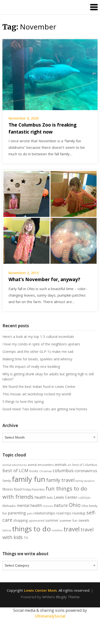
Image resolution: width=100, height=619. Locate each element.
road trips (63, 513)
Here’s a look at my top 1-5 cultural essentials (38, 336)
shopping (20, 520)
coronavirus (86, 470)
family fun (28, 479)
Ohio (75, 504)
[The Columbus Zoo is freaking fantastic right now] (50, 74)
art (69, 465)
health (40, 497)
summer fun (68, 520)
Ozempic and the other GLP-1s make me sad (37, 351)
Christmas (45, 471)
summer (51, 520)
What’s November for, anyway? (44, 279)
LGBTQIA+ (84, 497)
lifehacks (9, 506)
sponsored (36, 520)
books (33, 471)
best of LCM (15, 470)
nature (61, 505)
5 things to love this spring (23, 401)
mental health (29, 505)
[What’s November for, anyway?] (50, 216)
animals (61, 464)
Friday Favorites (34, 489)
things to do (31, 528)
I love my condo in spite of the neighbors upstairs (41, 344)
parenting (17, 513)
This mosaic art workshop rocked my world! (36, 394)
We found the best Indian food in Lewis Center (38, 386)
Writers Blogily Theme (61, 596)
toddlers (57, 530)
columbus (63, 470)
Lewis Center (65, 497)
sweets (83, 520)
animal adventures (14, 465)
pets (30, 513)
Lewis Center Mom (40, 590)
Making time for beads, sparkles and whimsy (37, 359)
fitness (7, 489)
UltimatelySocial (50, 616)
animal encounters (41, 465)
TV (26, 538)
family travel (60, 480)
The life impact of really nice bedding (31, 366)
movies (48, 506)
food (18, 489)
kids (50, 498)
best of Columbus (84, 465)
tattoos (6, 530)
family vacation (85, 481)
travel (72, 529)
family (6, 480)
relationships (44, 513)
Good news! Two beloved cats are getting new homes (44, 409)
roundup (78, 513)
